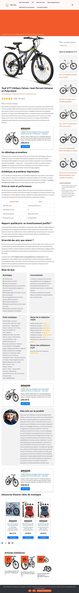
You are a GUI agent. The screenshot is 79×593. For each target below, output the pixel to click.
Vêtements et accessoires (26, 7)
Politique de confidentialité (44, 590)
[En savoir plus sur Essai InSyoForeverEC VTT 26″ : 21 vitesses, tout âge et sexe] (28, 563)
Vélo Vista (13, 5)
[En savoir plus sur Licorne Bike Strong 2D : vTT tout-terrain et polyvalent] (12, 562)
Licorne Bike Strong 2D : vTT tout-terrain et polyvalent (12, 571)
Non (34, 590)
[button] (72, 5)
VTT (33, 2)
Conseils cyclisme (42, 7)
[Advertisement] (39, 22)
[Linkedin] (12, 543)
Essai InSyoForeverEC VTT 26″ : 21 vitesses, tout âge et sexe (28, 573)
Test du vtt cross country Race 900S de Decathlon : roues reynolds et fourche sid (68, 175)
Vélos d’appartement (53, 2)
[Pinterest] (9, 543)
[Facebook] (2, 543)
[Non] (77, 589)
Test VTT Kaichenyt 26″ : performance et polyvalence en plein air (43, 575)
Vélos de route (40, 2)
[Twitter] (5, 543)
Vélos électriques (24, 2)
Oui (30, 590)
